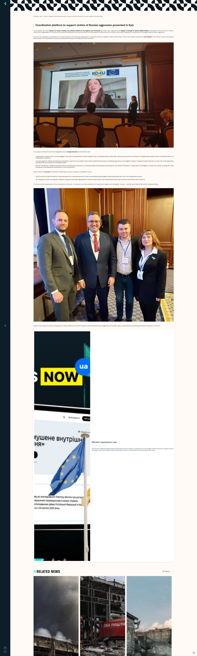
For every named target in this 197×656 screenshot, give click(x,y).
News (41, 16)
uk (5, 648)
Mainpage (36, 16)
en (5, 652)
